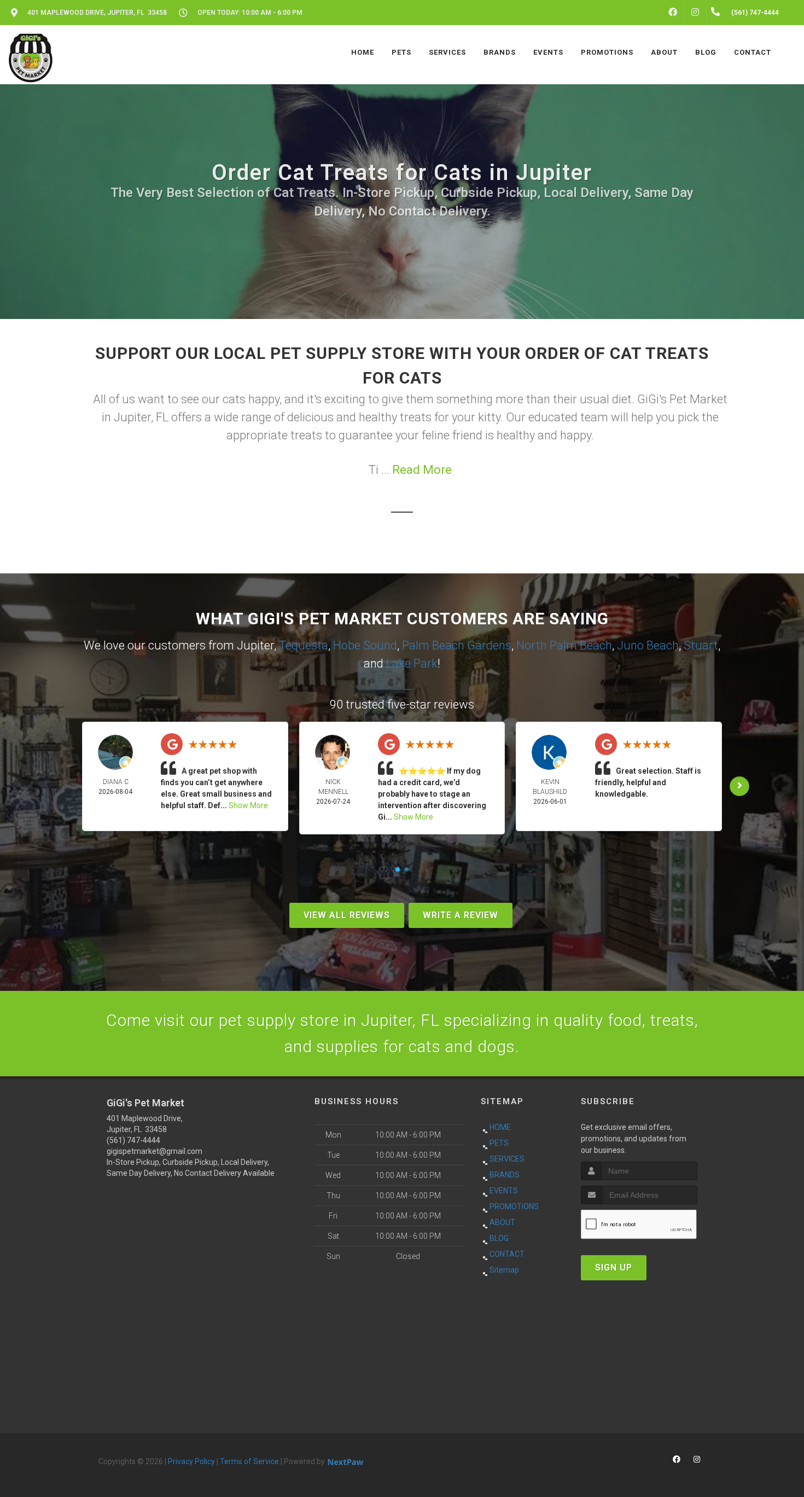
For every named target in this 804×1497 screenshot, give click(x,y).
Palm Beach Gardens (456, 645)
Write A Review (460, 915)
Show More (248, 805)
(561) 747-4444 (133, 1140)
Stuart (701, 645)
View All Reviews (347, 915)
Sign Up (613, 1267)
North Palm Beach (564, 645)
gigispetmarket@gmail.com (154, 1151)
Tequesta (303, 645)
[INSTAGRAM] (695, 12)
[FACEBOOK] (673, 12)
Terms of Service (249, 1461)
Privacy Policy (191, 1461)
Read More (422, 470)
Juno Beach (648, 645)
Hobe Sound (365, 645)
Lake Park (412, 663)
